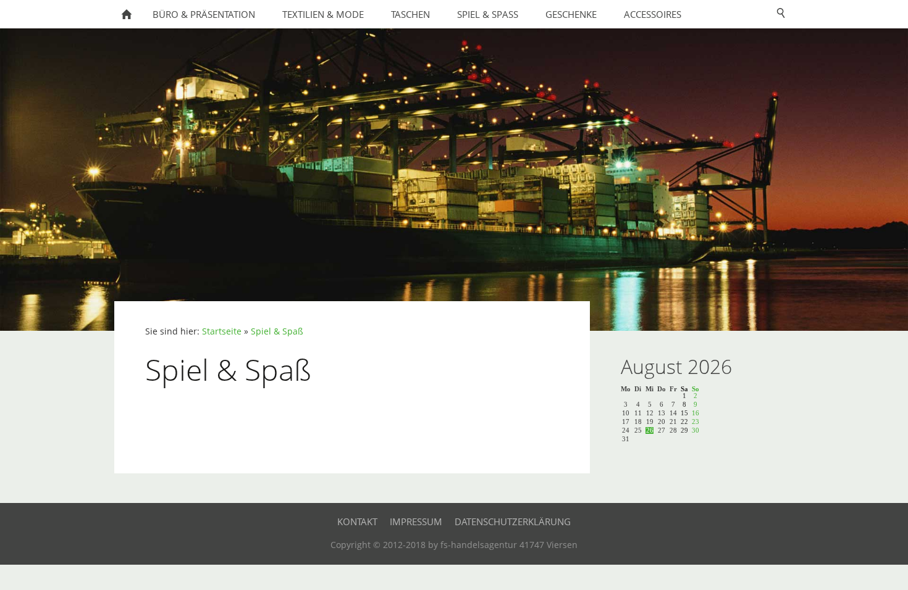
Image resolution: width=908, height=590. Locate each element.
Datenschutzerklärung (513, 521)
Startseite (222, 331)
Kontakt (357, 521)
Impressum (416, 521)
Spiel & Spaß (277, 331)
